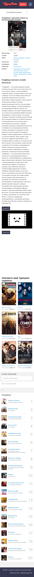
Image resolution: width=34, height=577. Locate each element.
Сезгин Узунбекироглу (20, 74)
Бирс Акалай (17, 69)
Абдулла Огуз (18, 66)
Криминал (21, 57)
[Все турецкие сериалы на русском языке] (10, 4)
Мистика (16, 59)
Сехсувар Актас (18, 70)
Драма (15, 57)
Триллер (27, 57)
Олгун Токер (26, 69)
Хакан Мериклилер (24, 72)
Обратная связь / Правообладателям (21, 573)
